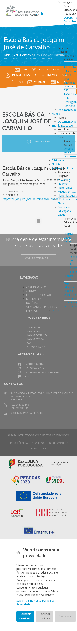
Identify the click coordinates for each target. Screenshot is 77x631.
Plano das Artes (67, 195)
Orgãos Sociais (68, 150)
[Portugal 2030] (55, 479)
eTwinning (64, 180)
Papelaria (69, 106)
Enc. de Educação (62, 125)
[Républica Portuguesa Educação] (38, 463)
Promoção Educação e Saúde (65, 210)
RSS (27, 376)
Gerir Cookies (58, 443)
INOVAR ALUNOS (48, 69)
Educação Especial (70, 84)
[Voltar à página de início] (22, 10)
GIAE (24, 69)
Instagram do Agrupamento (42, 372)
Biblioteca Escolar (70, 73)
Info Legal (38, 443)
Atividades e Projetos (41, 306)
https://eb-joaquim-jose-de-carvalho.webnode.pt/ (32, 199)
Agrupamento (22, 55)
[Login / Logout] (41, 12)
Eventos (56, 310)
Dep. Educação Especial (70, 287)
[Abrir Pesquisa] (35, 12)
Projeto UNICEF (68, 277)
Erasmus (63, 184)
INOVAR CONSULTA (24, 75)
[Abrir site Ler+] (17, 512)
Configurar (65, 616)
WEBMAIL (40, 82)
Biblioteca (58, 160)
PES (66, 230)
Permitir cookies (25, 616)
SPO (66, 78)
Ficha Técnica (18, 443)
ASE (66, 90)
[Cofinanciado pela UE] (38, 495)
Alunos (56, 113)
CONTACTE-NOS (37, 258)
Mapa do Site (38, 448)
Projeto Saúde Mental (68, 237)
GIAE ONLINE (33, 327)
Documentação (67, 110)
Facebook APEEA (34, 364)
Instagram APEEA (35, 368)
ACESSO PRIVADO (36, 347)
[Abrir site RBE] (51, 512)
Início (7, 55)
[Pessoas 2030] (25, 479)
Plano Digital (65, 187)
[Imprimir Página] (38, 221)
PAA (20, 82)
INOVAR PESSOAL (36, 339)
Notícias (57, 164)
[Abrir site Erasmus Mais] (38, 531)
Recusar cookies (44, 616)
